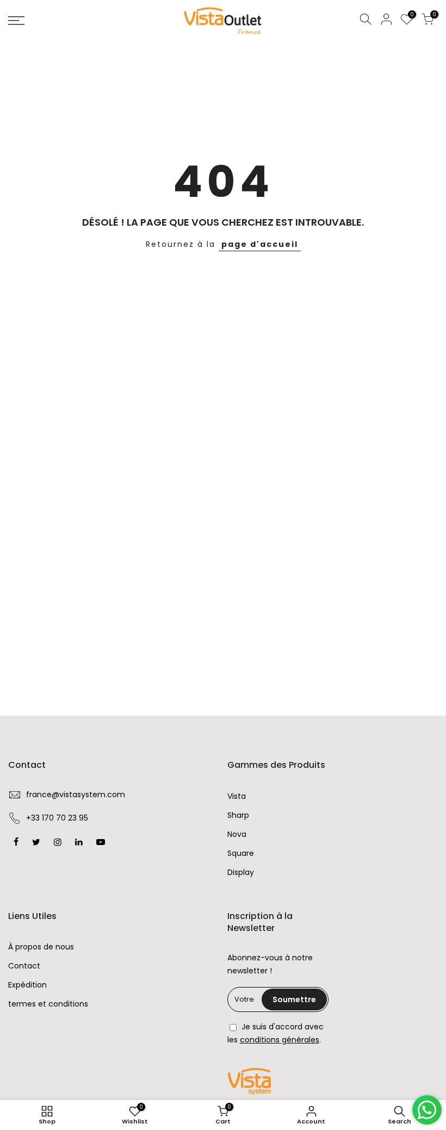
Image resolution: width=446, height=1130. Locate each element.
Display (240, 872)
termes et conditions (48, 1003)
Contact (24, 965)
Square (240, 853)
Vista (236, 796)
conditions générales (279, 1039)
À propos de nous (41, 946)
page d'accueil (259, 244)
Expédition (27, 984)
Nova (236, 834)
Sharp (238, 815)
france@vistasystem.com (75, 794)
